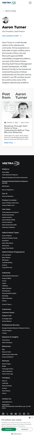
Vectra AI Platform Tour (8, 205)
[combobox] (30, 418)
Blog (3, 349)
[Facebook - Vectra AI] (11, 414)
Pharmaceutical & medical (9, 293)
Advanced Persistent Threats (9, 238)
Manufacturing (6, 291)
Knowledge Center (7, 318)
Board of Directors (7, 386)
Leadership (5, 383)
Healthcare (5, 286)
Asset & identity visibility (8, 220)
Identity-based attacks (8, 215)
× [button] (32, 417)
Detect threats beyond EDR (9, 225)
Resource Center (6, 352)
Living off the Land (7, 267)
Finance (4, 281)
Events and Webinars (7, 357)
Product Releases (6, 321)
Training (4, 333)
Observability (5, 172)
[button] (17, 434)
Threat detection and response (10, 212)
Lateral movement (7, 217)
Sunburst (4, 265)
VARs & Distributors (7, 371)
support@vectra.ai (7, 402)
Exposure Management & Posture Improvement (14, 177)
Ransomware (5, 245)
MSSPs (4, 366)
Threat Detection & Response (10, 175)
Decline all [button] (24, 429)
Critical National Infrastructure (10, 276)
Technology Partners (7, 369)
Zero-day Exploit (6, 255)
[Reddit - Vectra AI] (24, 414)
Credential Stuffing (7, 262)
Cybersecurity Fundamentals (9, 354)
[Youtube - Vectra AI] (16, 414)
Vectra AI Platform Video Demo (10, 203)
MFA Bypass (5, 260)
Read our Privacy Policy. (19, 426)
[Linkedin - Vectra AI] (3, 414)
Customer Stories (8, 312)
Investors (4, 388)
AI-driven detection (7, 222)
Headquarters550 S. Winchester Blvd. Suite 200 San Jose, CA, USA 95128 (16, 406)
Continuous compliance (8, 227)
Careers (4, 393)
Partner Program (6, 364)
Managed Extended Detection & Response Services (16, 328)
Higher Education (6, 288)
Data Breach (5, 240)
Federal (4, 283)
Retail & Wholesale (7, 298)
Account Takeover (7, 235)
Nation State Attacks (7, 243)
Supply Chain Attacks (8, 248)
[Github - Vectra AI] (28, 414)
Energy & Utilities (6, 278)
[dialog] (17, 426)
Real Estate (5, 296)
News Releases (6, 391)
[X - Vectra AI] (7, 414)
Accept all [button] (9, 429)
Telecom (4, 301)
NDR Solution (5, 186)
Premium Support (7, 330)
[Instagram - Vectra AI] (20, 414)
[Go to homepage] (9, 3)
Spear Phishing (6, 257)
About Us (4, 381)
